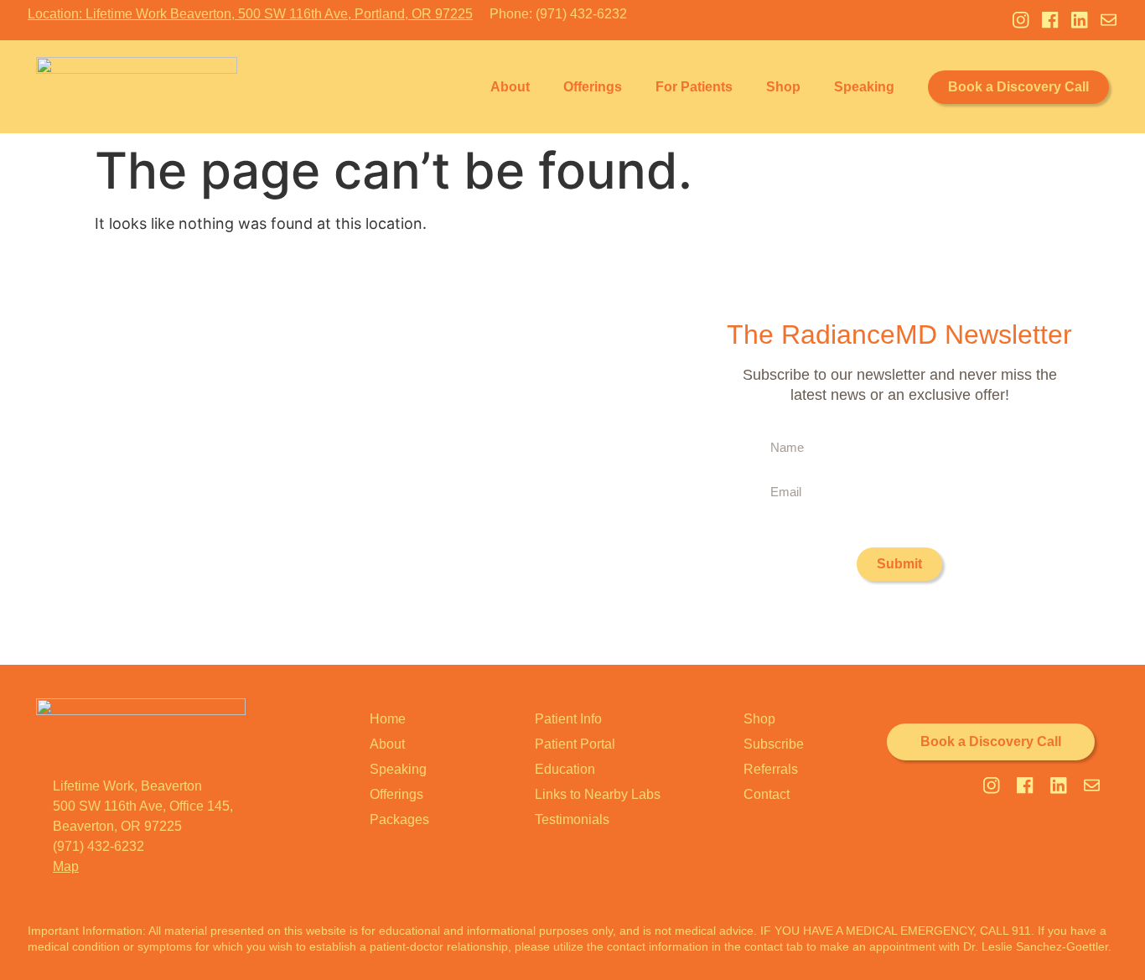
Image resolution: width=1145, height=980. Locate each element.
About (510, 87)
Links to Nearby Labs (598, 794)
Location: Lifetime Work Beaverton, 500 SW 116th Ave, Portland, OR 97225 (250, 14)
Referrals (770, 769)
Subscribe (773, 744)
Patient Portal (575, 744)
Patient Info (568, 719)
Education (565, 769)
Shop (783, 87)
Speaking (864, 87)
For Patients (694, 87)
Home (388, 719)
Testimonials (572, 819)
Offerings (592, 87)
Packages (399, 819)
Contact (766, 794)
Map (66, 866)
